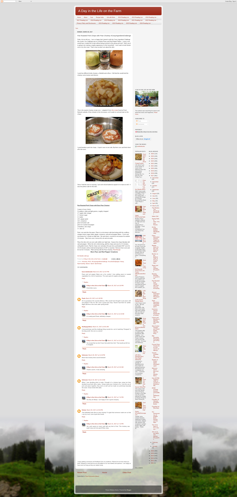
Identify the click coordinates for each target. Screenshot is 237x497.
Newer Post (82, 472)
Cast (91, 17)
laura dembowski (87, 271)
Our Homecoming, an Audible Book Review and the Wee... (156, 417)
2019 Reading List (109, 20)
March (154, 205)
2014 (152, 455)
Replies (86, 282)
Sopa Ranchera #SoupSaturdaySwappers (155, 303)
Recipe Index (100, 17)
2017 (152, 175)
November (155, 181)
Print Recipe (116, 249)
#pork (92, 263)
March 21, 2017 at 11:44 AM (116, 314)
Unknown (85, 355)
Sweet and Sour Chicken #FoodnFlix (155, 268)
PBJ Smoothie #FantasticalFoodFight (155, 339)
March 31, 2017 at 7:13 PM (115, 424)
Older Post (127, 472)
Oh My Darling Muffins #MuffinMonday (156, 230)
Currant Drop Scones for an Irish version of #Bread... (156, 347)
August (154, 193)
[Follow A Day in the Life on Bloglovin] (143, 140)
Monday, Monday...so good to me (156, 276)
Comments (140, 124)
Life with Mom (111, 17)
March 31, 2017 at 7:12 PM (115, 397)
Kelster (84, 410)
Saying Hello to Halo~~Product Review (156, 221)
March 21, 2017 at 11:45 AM (116, 340)
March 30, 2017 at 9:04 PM (95, 410)
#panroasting (81, 263)
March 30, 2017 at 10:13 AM (96, 380)
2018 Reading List (96, 20)
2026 (152, 153)
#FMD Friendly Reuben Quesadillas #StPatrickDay (156, 392)
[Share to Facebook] (117, 259)
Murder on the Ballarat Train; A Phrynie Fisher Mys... (155, 258)
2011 (152, 463)
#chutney (84, 261)
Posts (139, 121)
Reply (83, 278)
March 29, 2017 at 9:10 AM (115, 367)
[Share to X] (116, 259)
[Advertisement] (147, 58)
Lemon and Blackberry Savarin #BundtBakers (156, 320)
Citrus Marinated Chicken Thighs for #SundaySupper (155, 239)
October (154, 185)
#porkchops (98, 263)
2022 (152, 163)
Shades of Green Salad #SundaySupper (155, 363)
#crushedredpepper (114, 261)
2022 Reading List (150, 20)
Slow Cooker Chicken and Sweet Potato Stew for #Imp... (156, 329)
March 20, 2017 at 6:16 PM (115, 285)
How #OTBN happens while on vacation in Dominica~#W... (156, 381)
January (154, 446)
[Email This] (112, 259)
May (153, 201)
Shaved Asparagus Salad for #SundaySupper (156, 295)
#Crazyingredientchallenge (99, 261)
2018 (152, 173)
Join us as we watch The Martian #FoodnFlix (155, 435)
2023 (152, 161)
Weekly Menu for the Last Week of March (155, 248)
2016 (152, 451)
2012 (152, 460)
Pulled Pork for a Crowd (144, 239)
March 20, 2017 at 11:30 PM (94, 298)
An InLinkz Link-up (83, 256)
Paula (83, 298)
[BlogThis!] (114, 259)
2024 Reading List (117, 23)
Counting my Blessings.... (156, 408)
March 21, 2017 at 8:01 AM (101, 326)
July (153, 196)
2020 (152, 168)
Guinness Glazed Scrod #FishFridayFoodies (156, 312)
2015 (152, 453)
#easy (122, 261)
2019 (152, 171)
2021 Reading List (137, 20)
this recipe (115, 110)
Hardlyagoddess (87, 326)
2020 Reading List (123, 20)
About (85, 17)
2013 (152, 458)
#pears (88, 263)
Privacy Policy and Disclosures (86, 23)
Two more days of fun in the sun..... (155, 427)
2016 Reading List (150, 17)
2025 (152, 156)
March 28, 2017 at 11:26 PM (96, 355)
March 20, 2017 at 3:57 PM (101, 271)
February (155, 442)
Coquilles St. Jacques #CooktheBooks (155, 402)
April (153, 203)
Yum (76, 28)
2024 (152, 158)
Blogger (129, 490)
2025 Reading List (131, 23)
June (154, 198)
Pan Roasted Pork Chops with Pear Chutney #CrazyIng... (156, 285)
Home (79, 17)
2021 (152, 166)
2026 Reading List (145, 23)
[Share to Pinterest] (119, 259)
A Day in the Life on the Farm (99, 11)
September (155, 189)
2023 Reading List (104, 23)
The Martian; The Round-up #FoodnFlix (155, 211)
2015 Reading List (137, 17)
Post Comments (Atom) (92, 476)
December (155, 177)
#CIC (89, 261)
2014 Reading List (123, 17)
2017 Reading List (82, 20)
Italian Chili (155, 216)
